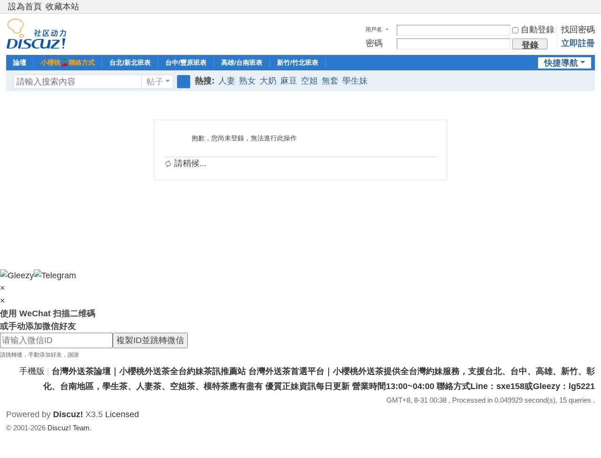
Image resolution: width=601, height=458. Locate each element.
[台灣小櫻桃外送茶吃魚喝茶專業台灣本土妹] (36, 33)
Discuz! (68, 414)
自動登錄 (538, 29)
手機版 (32, 371)
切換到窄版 (590, 10)
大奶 (268, 80)
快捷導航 (561, 63)
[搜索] (183, 81)
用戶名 (373, 29)
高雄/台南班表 (241, 62)
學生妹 (355, 80)
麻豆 (288, 80)
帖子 (154, 81)
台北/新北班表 (130, 62)
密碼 (374, 43)
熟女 (247, 80)
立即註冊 (578, 43)
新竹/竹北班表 (297, 62)
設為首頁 (25, 6)
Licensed (122, 414)
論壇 (19, 62)
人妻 (226, 80)
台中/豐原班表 (186, 62)
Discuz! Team (68, 428)
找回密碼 (578, 29)
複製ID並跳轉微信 (150, 340)
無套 (330, 80)
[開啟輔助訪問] (581, 6)
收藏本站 (62, 6)
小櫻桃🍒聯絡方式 (68, 62)
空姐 (309, 80)
